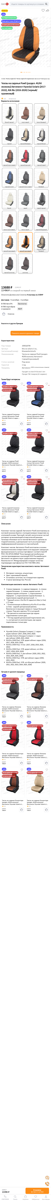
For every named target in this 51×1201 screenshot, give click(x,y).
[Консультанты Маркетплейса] (47, 1177)
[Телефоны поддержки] (47, 1183)
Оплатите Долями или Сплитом (22, 295)
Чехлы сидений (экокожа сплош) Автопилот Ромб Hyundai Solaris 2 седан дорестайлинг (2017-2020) (11, 417)
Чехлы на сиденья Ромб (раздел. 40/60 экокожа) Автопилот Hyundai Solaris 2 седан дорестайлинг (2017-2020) (12, 465)
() (40, 367)
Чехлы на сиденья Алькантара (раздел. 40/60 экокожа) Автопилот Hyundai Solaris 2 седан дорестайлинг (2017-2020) (12, 757)
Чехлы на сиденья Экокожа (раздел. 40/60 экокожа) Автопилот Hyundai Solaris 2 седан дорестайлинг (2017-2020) (12, 711)
